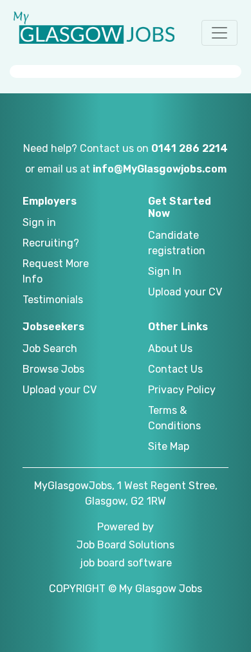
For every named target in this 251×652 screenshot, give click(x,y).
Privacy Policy (182, 390)
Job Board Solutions (125, 545)
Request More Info (56, 271)
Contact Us (175, 369)
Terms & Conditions (174, 418)
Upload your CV (185, 292)
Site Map (168, 446)
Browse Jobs (53, 369)
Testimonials (53, 299)
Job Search (50, 348)
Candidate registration (176, 243)
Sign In (164, 271)
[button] (219, 33)
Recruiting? (51, 243)
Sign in (39, 222)
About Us (170, 348)
